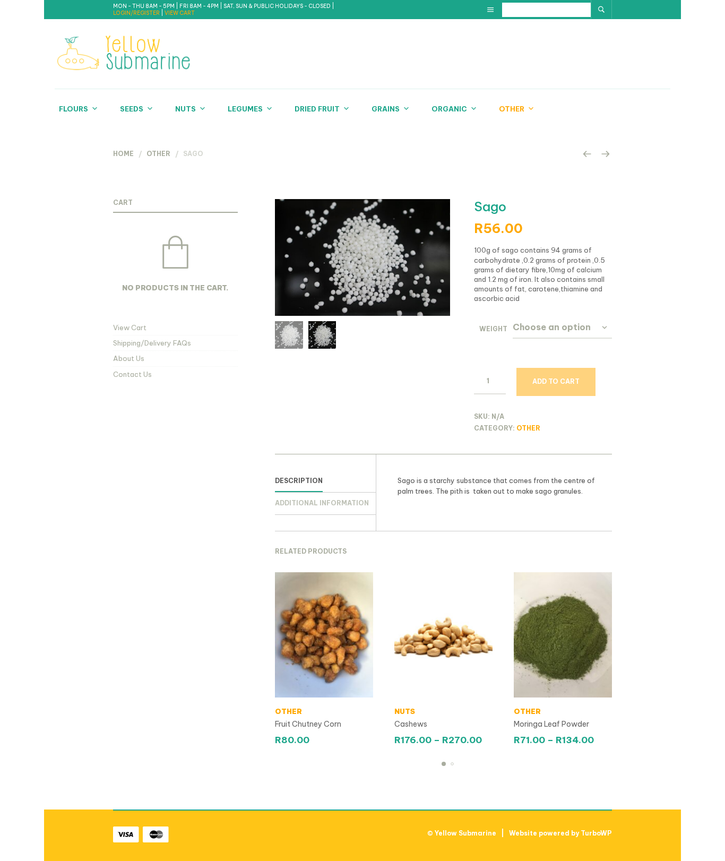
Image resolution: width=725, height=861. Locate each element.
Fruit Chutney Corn (308, 724)
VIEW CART (180, 13)
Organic (449, 109)
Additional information (322, 503)
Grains (386, 109)
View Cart (129, 327)
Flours (73, 109)
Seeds (131, 109)
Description (299, 481)
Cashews (410, 724)
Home (123, 154)
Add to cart (556, 381)
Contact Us (132, 374)
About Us (128, 358)
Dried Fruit (317, 109)
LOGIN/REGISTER (137, 13)
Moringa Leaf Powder (551, 724)
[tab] (325, 481)
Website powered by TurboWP (560, 833)
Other (511, 109)
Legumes (245, 109)
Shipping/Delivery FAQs (152, 343)
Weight (493, 329)
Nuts (185, 109)
